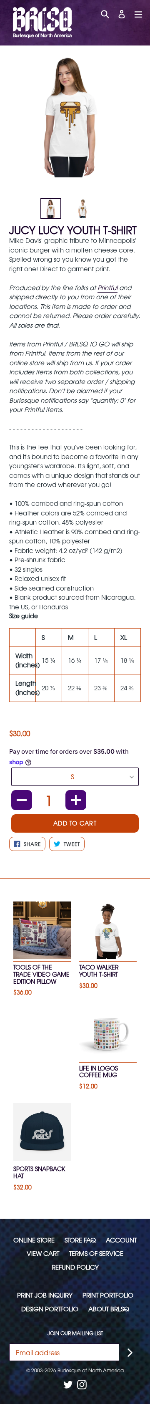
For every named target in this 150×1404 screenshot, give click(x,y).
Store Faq (80, 1239)
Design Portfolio (49, 1308)
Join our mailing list (75, 1333)
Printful (108, 287)
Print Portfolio (107, 1294)
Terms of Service (96, 1253)
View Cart (43, 1253)
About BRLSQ (108, 1308)
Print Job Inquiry (44, 1294)
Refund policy (75, 1267)
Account (121, 1239)
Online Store (34, 1239)
